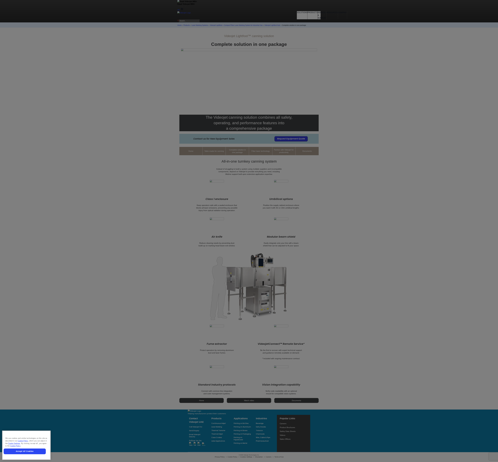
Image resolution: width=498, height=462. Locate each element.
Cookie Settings (14, 443)
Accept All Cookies (25, 451)
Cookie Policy (23, 441)
